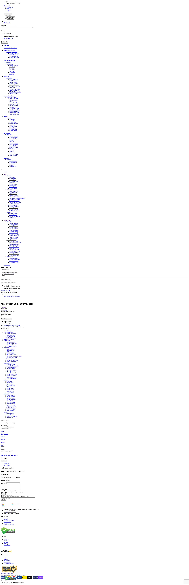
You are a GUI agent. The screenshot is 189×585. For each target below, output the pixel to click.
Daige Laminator (13, 79)
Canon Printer (12, 121)
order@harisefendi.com (10, 512)
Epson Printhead (13, 137)
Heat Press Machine (9, 339)
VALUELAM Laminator (15, 92)
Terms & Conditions (9, 520)
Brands (5, 523)
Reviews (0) (7, 465)
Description (7, 463)
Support (6, 542)
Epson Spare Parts (14, 105)
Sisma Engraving (13, 56)
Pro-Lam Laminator (14, 85)
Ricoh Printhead (13, 144)
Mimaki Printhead (11, 141)
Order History (7, 562)
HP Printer (12, 125)
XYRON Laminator (14, 93)
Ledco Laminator (13, 83)
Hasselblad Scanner (12, 164)
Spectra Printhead (11, 149)
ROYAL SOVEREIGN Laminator (14, 87)
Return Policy (7, 545)
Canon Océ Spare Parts (15, 242)
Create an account (5, 290)
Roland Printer (13, 129)
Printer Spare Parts (11, 97)
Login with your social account (9, 272)
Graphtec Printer (13, 123)
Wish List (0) (9, 7)
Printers (8, 118)
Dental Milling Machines (10, 331)
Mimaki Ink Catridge (12, 67)
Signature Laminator (14, 89)
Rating (2, 492)
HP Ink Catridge (13, 65)
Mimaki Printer (13, 126)
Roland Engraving (13, 54)
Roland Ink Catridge (12, 73)
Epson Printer (12, 122)
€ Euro (8, 15)
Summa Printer (13, 130)
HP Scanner (12, 166)
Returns (6, 540)
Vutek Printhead (13, 154)
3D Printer (12, 119)
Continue (3, 493)
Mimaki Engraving (14, 53)
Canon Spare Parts (14, 103)
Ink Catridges (9, 64)
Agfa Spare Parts (13, 98)
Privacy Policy (7, 522)
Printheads (9, 134)
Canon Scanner (13, 161)
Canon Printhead (13, 136)
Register (8, 10)
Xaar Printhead (13, 155)
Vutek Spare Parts (14, 114)
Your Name (3, 483)
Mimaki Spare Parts (14, 110)
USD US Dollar (7, 14)
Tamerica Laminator (14, 90)
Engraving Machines (11, 52)
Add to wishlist (7, 321)
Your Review (4, 489)
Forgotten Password (9, 563)
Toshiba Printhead (11, 152)
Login (7, 11)
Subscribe (3, 499)
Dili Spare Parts (13, 104)
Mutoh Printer (12, 128)
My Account (7, 560)
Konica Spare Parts (14, 108)
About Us (6, 519)
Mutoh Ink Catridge (12, 70)
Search (2, 449)
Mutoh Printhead (13, 143)
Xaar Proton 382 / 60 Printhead (12, 296)
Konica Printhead (13, 139)
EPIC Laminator (13, 80)
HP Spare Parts (13, 107)
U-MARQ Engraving (14, 57)
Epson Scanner (13, 162)
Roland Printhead (13, 146)
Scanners (8, 159)
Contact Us (6, 539)
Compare (8, 8)
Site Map (6, 543)
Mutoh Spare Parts (14, 111)
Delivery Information (9, 524)
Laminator (9, 78)
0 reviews (3, 307)
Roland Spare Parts (14, 112)
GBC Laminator (13, 82)
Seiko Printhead (13, 147)
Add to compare (8, 323)
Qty (1, 316)
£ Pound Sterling (10, 17)
